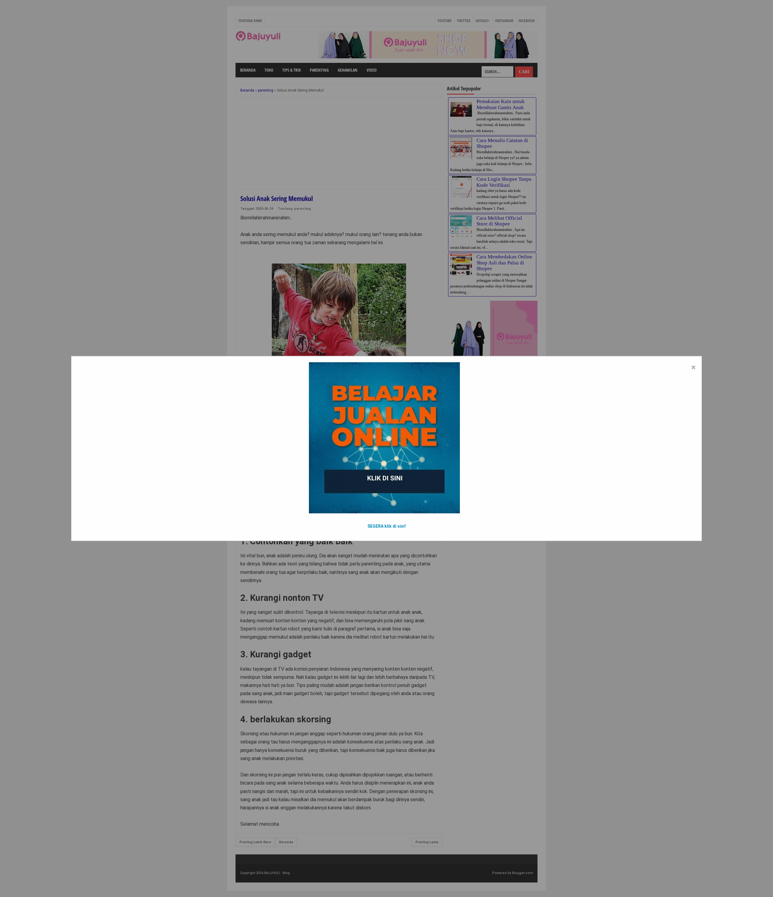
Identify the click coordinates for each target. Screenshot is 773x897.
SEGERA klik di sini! (386, 526)
